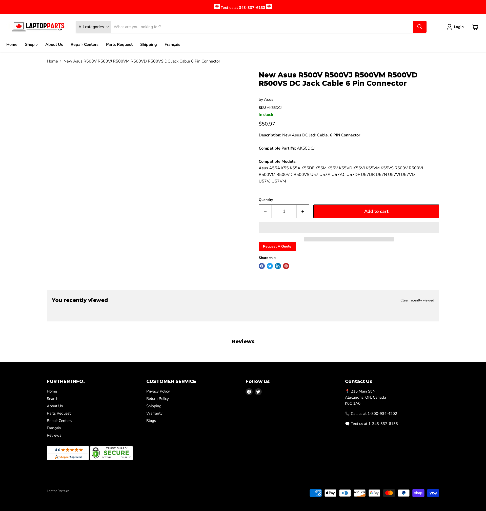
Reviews (54, 435)
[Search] (420, 27)
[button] (349, 227)
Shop (30, 44)
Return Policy (157, 398)
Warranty (154, 413)
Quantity (266, 200)
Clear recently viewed (417, 300)
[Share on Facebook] (262, 266)
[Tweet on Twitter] (270, 266)
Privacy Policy (158, 391)
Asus (268, 99)
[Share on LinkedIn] (278, 266)
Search (52, 398)
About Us (54, 44)
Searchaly (76, 496)
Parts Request (119, 44)
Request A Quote (277, 246)
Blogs (151, 420)
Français (172, 44)
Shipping (148, 44)
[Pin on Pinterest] (286, 266)
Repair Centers (84, 44)
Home (11, 44)
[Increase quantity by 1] (302, 211)
